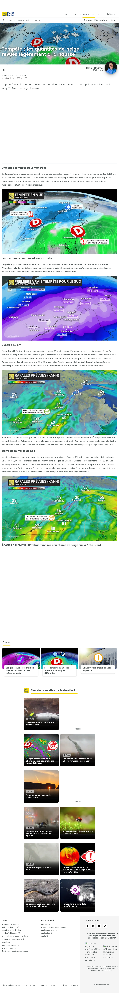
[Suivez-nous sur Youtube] (99, 926)
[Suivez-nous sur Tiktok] (105, 926)
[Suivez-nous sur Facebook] (87, 926)
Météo (19, 20)
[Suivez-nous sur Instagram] (93, 926)
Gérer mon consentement (13, 939)
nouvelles (11, 20)
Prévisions (29, 20)
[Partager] (3, 70)
